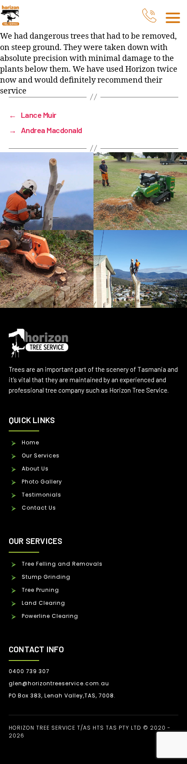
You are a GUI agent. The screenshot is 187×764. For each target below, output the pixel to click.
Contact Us (39, 507)
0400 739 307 (29, 671)
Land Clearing (43, 603)
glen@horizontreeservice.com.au (59, 683)
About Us (35, 468)
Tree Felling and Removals (62, 563)
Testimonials (41, 494)
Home (30, 442)
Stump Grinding (46, 577)
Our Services (41, 455)
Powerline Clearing (50, 616)
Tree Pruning (40, 590)
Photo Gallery (42, 481)
